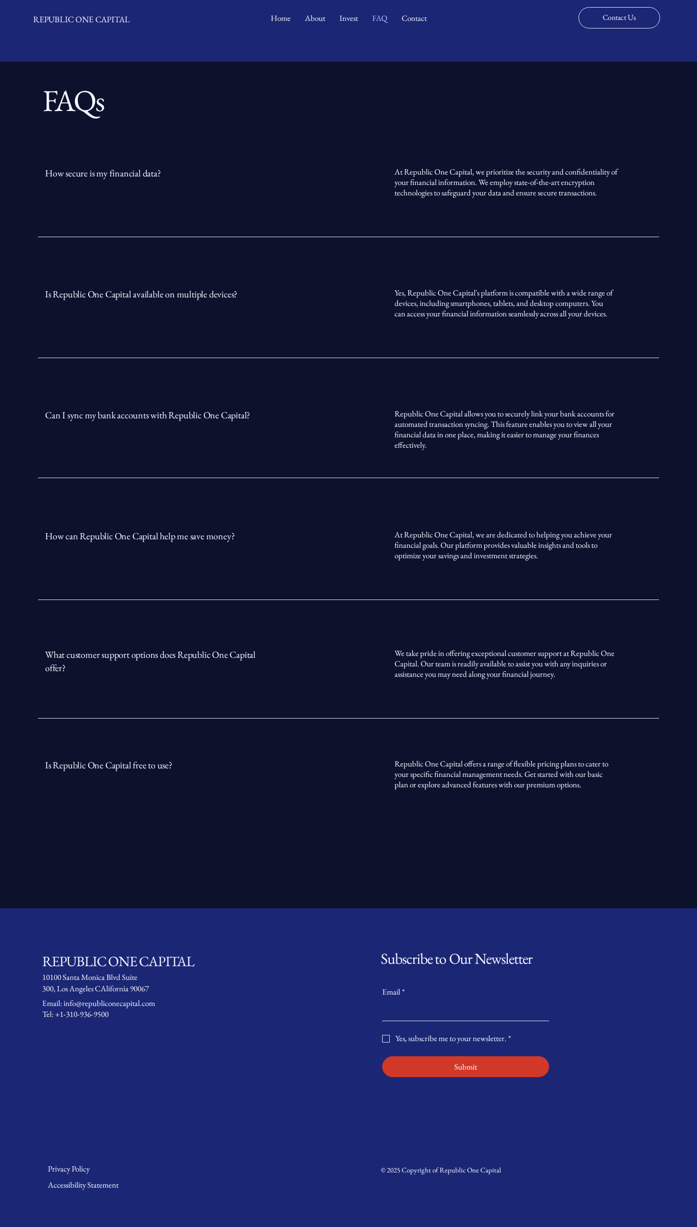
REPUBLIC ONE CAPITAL (81, 19)
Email (393, 992)
